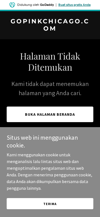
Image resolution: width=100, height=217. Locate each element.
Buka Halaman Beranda (50, 114)
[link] (50, 29)
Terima (49, 204)
